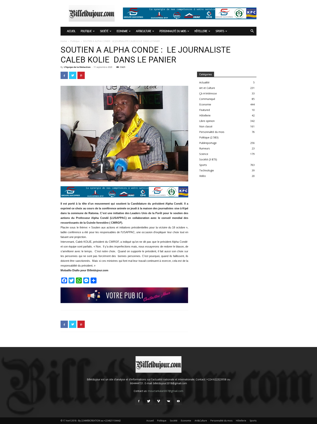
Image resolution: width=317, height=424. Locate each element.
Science (203, 154)
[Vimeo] (158, 401)
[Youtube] (178, 401)
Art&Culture (143, 31)
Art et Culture (207, 88)
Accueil (71, 31)
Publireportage (208, 143)
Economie (122, 31)
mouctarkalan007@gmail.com (165, 391)
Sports (220, 31)
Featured (204, 110)
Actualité (204, 82)
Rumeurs (204, 148)
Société (104, 31)
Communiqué (207, 99)
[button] (252, 31)
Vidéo (202, 176)
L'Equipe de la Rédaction (77, 67)
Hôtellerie (200, 31)
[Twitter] (148, 401)
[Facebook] (138, 401)
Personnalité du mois (172, 31)
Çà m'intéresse (208, 93)
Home (64, 41)
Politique (86, 31)
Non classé (205, 126)
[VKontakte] (168, 401)
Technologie (206, 170)
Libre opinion (207, 121)
